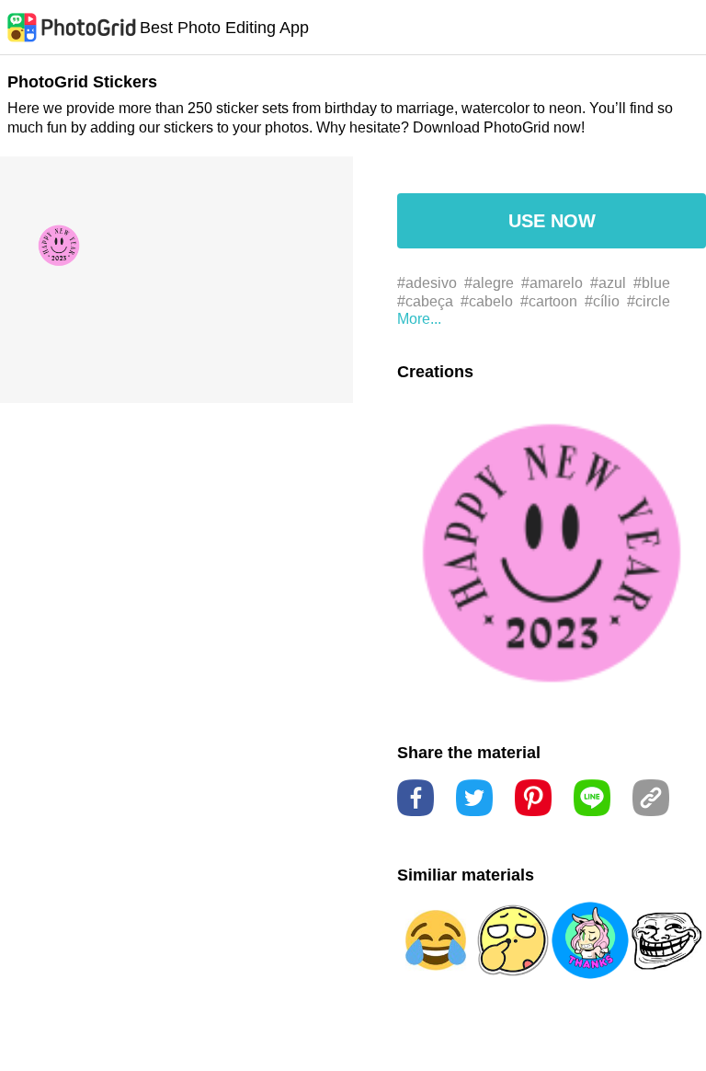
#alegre (489, 283)
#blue (651, 283)
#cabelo (487, 301)
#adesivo (427, 283)
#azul (608, 283)
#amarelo (552, 283)
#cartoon (548, 301)
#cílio (602, 301)
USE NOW (552, 221)
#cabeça (425, 301)
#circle (648, 301)
